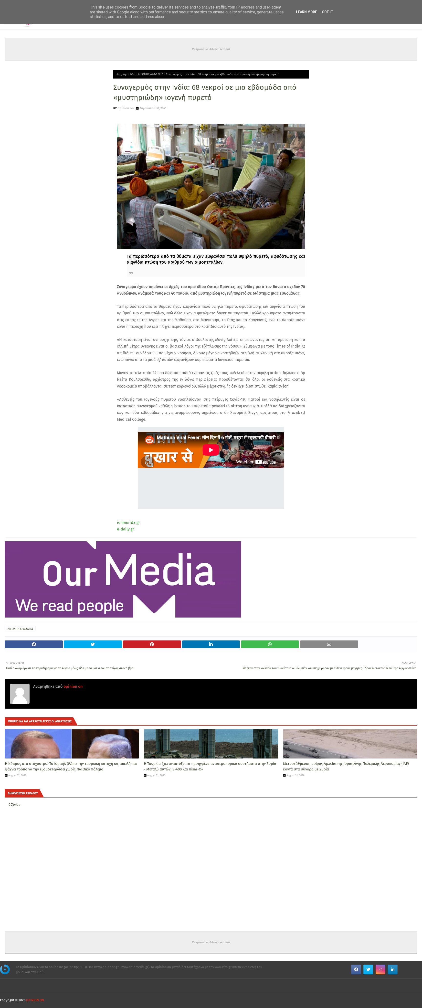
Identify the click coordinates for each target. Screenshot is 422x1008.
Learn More (306, 12)
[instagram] (380, 969)
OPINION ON (35, 1000)
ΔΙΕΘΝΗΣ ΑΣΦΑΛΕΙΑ (150, 74)
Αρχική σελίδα (126, 74)
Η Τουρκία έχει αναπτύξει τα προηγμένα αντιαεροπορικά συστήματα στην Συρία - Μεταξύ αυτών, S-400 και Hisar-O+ (210, 766)
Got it (327, 12)
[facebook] (356, 969)
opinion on (125, 108)
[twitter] (368, 969)
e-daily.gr (125, 529)
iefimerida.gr (128, 522)
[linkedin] (393, 969)
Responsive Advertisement (211, 49)
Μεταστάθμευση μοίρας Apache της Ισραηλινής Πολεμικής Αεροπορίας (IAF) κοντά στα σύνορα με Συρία (346, 766)
